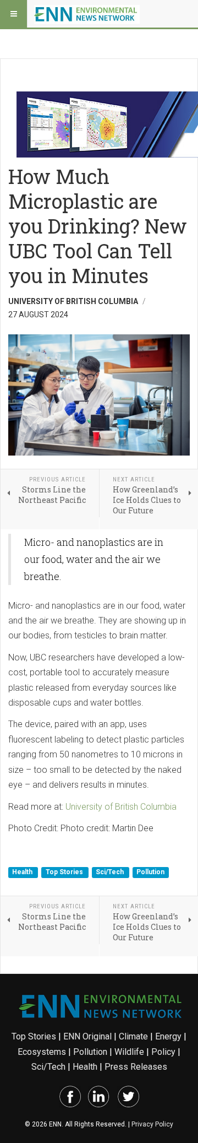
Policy (163, 1052)
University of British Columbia (121, 806)
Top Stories (65, 872)
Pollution (150, 872)
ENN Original (87, 1036)
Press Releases (136, 1066)
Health (23, 872)
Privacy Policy (152, 1124)
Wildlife (129, 1052)
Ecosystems (42, 1052)
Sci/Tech (110, 872)
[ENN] (87, 14)
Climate (133, 1036)
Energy (168, 1036)
